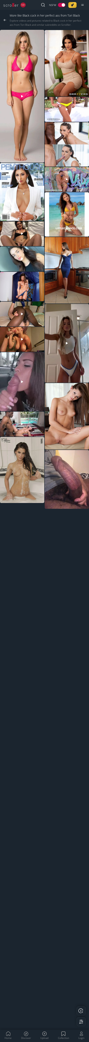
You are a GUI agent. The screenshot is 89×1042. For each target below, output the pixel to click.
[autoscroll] (81, 1010)
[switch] (57, 5)
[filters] (81, 1021)
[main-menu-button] (82, 5)
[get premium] (72, 5)
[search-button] (43, 5)
